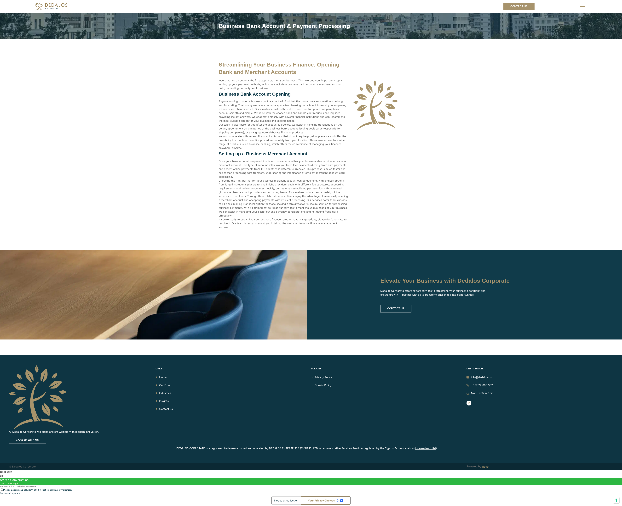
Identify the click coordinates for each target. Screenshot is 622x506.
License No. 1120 (425, 448)
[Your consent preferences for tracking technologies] (616, 500)
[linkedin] (468, 403)
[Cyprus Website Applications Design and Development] (485, 466)
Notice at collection (286, 500)
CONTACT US (395, 308)
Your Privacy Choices (321, 500)
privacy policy (32, 489)
